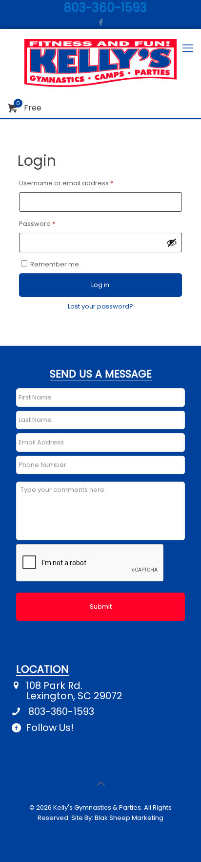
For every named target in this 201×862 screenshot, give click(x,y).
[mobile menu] (188, 48)
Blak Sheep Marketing (129, 817)
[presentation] (90, 563)
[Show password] (171, 242)
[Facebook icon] (100, 22)
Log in (100, 284)
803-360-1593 (61, 711)
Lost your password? (100, 306)
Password (51, 223)
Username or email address (80, 183)
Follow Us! (50, 728)
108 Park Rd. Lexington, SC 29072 (74, 691)
